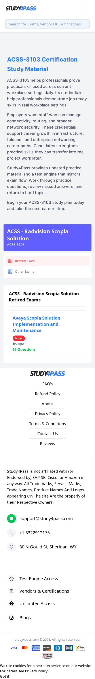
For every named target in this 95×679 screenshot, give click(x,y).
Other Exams (24, 271)
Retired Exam (25, 261)
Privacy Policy (36, 671)
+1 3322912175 (34, 533)
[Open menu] (87, 8)
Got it (4, 676)
